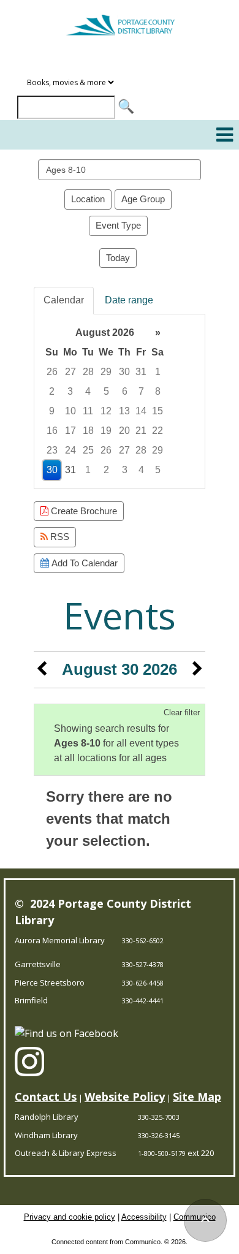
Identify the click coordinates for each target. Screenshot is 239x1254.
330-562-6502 (143, 940)
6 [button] (124, 391)
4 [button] (88, 391)
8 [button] (158, 391)
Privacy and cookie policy (69, 1217)
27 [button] (70, 372)
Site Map (197, 1096)
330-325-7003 (159, 1117)
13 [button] (124, 411)
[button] (224, 135)
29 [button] (106, 372)
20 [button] (124, 430)
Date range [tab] (129, 300)
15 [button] (157, 411)
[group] (119, 401)
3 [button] (70, 391)
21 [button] (140, 430)
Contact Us (46, 1096)
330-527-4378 (143, 964)
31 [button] (140, 372)
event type (118, 225)
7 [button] (141, 391)
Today (118, 258)
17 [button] (70, 430)
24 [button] (70, 450)
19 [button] (106, 430)
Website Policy (125, 1096)
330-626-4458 (143, 982)
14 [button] (140, 411)
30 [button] (124, 372)
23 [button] (52, 450)
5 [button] (106, 391)
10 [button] (70, 411)
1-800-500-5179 (162, 1153)
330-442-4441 (143, 1000)
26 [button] (52, 372)
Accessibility (144, 1217)
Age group (143, 199)
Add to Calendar (83, 563)
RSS (58, 536)
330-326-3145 (159, 1135)
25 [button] (88, 450)
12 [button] (106, 411)
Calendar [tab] (64, 300)
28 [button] (88, 372)
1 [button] (158, 372)
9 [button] (52, 411)
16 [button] (52, 430)
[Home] (119, 19)
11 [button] (88, 411)
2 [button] (52, 391)
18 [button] (88, 430)
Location (88, 199)
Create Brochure (82, 511)
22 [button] (157, 430)
